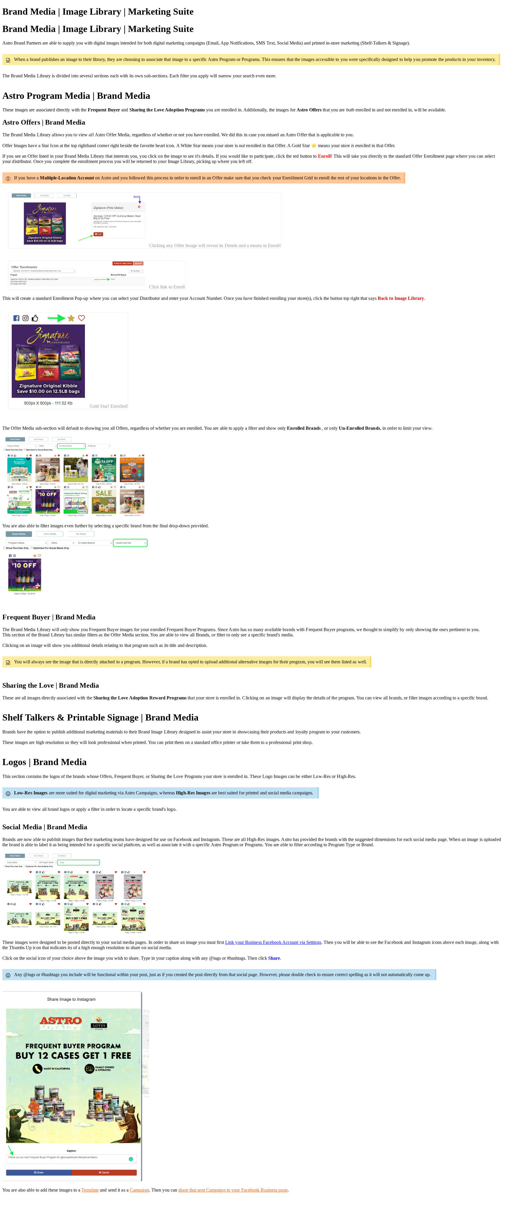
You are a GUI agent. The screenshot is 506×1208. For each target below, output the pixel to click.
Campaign (139, 1189)
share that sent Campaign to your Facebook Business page (233, 1189)
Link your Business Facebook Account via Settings (273, 942)
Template (90, 1189)
